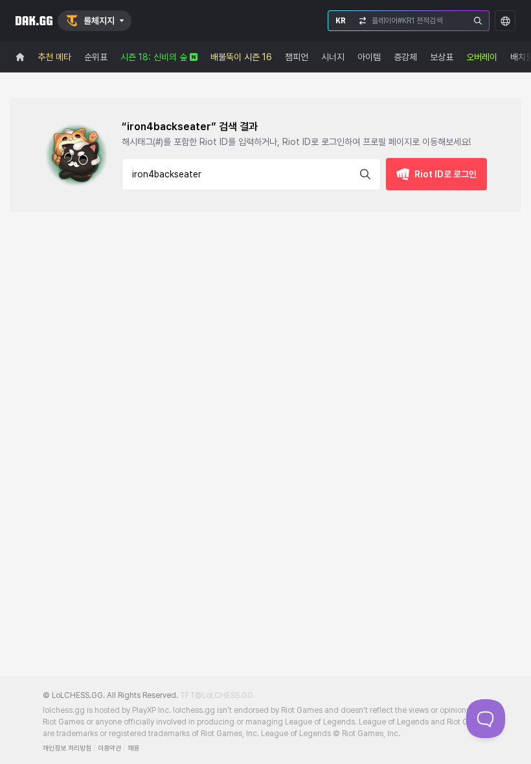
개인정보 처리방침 (67, 748)
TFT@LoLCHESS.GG (216, 695)
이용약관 (109, 748)
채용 (133, 748)
